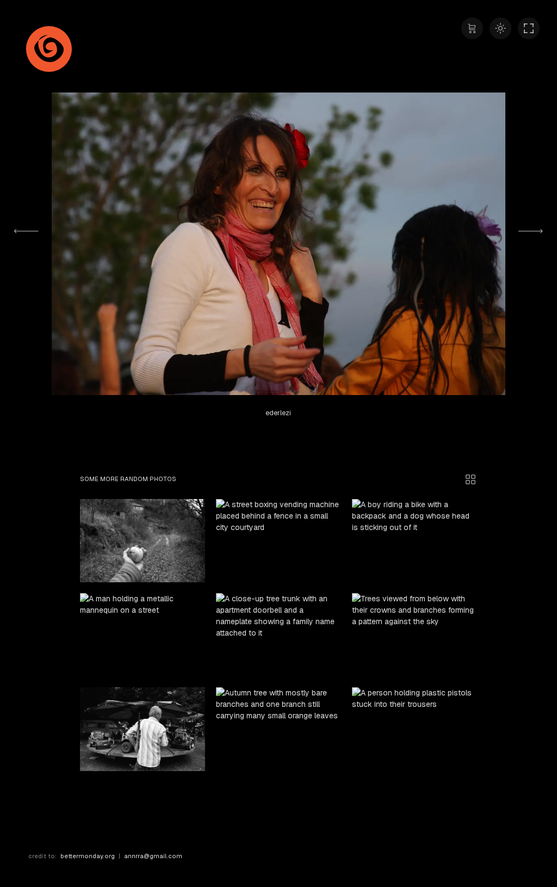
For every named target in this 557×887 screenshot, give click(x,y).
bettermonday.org (87, 856)
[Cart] (472, 28)
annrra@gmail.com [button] (153, 856)
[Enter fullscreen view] (529, 28)
